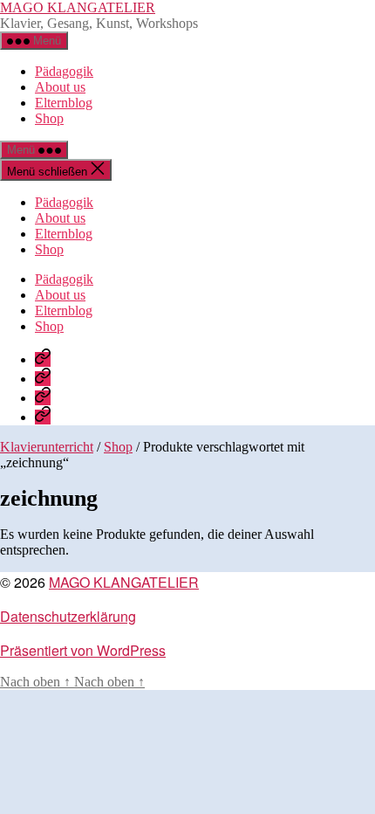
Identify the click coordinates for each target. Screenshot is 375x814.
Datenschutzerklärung (68, 616)
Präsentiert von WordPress (83, 650)
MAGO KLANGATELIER (77, 7)
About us (60, 86)
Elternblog (63, 102)
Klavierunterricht (46, 446)
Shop (49, 118)
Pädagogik (64, 71)
